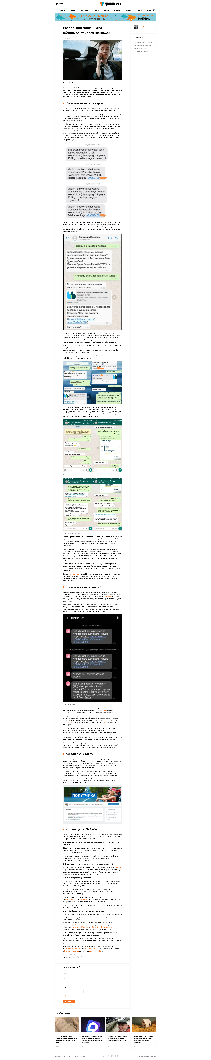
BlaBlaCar (117, 867)
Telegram (67, 951)
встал (106, 722)
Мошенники (71, 954)
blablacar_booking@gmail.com (102, 927)
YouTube (99, 951)
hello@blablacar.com (75, 925)
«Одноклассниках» (90, 949)
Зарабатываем (84, 10)
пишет (68, 759)
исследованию (75, 574)
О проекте (58, 1056)
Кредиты (117, 10)
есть (104, 710)
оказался (70, 722)
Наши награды (67, 1056)
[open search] (154, 10)
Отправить (68, 1001)
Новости (62, 10)
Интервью (139, 10)
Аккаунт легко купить (140, 48)
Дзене (91, 951)
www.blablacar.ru (71, 899)
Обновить (68, 996)
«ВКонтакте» (69, 949)
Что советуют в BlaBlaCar (142, 51)
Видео (149, 10)
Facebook (77, 949)
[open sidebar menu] (56, 10)
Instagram (75, 951)
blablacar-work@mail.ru (79, 927)
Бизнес (106, 10)
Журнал (61, 3)
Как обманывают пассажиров (143, 42)
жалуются (107, 597)
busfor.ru (84, 899)
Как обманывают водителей (142, 45)
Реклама (82, 1056)
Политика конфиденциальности (147, 1056)
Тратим (96, 10)
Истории (128, 10)
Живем (72, 10)
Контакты (75, 1056)
